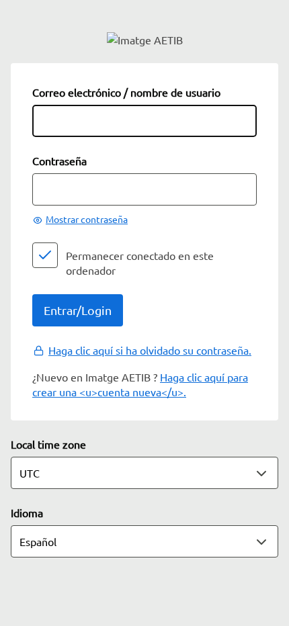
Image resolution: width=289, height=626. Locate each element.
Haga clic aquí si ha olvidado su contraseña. (149, 350)
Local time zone (48, 444)
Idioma (27, 512)
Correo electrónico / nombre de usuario (126, 92)
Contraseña (59, 160)
